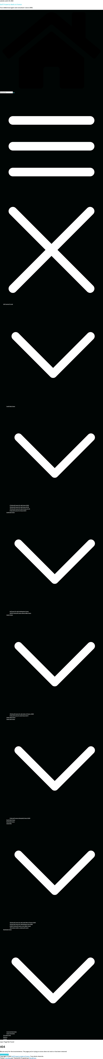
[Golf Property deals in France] (51, 90)
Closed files (9, 823)
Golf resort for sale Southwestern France (19, 611)
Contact (5, 1039)
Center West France (10, 717)
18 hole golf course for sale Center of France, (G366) (22, 714)
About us (5, 1037)
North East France (10, 822)
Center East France (10, 719)
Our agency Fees (7, 1035)
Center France (9, 615)
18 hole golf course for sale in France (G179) (20, 509)
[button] (53, 404)
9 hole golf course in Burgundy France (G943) (20, 818)
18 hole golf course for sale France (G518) (19, 507)
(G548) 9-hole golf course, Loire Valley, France (20, 926)
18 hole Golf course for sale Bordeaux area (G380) (21, 924)
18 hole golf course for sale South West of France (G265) (23, 922)
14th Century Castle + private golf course (19, 928)
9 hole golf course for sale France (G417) (19, 715)
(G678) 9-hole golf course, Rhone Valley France (20, 613)
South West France (10, 406)
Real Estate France (7, 929)
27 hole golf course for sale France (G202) (19, 505)
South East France (10, 512)
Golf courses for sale (8, 304)
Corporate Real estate (11, 1032)
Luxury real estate (10, 1033)
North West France (10, 820)
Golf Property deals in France (11, 4)
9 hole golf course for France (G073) (18, 510)
